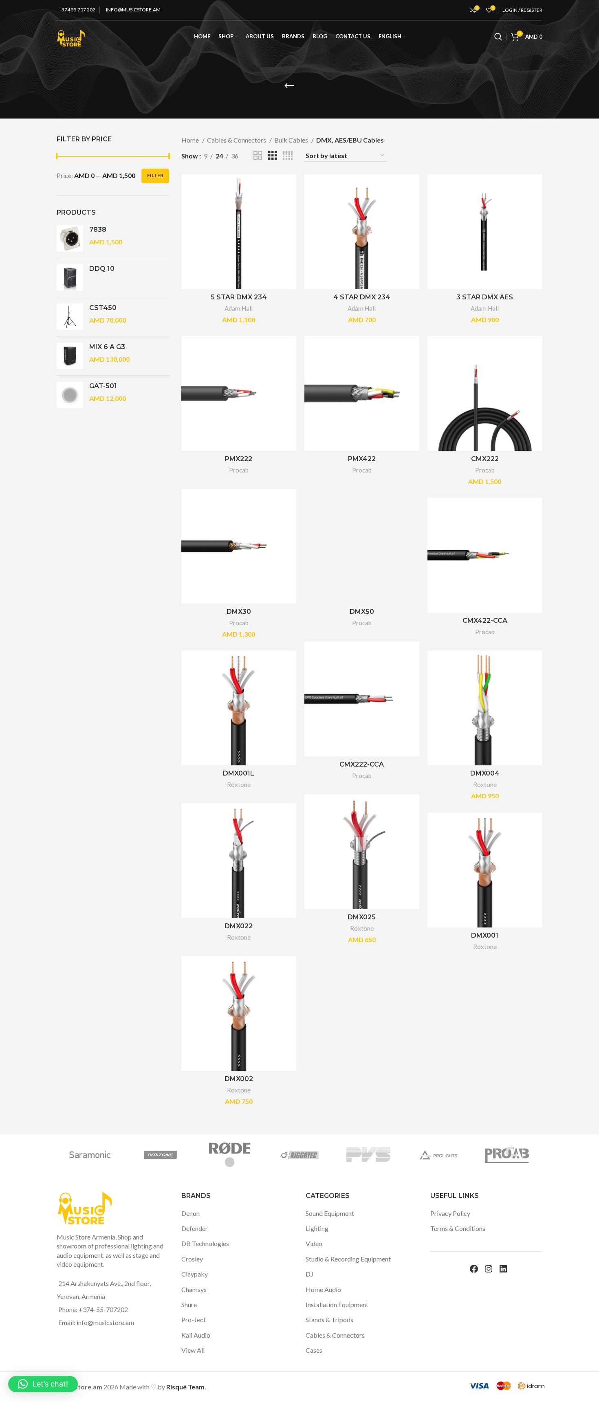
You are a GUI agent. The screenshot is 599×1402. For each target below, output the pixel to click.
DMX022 (239, 926)
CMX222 (485, 459)
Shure (189, 1304)
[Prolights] (122, 1154)
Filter (155, 175)
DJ (309, 1274)
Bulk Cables (291, 140)
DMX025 (362, 917)
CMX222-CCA (361, 764)
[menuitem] (392, 37)
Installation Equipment (337, 1304)
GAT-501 (103, 386)
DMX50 (362, 611)
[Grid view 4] (288, 156)
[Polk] (330, 1154)
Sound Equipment (330, 1213)
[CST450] (70, 316)
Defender (194, 1228)
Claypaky (194, 1274)
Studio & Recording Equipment (348, 1259)
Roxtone (239, 784)
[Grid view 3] (272, 156)
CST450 (103, 308)
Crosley (192, 1259)
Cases (314, 1350)
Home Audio (323, 1289)
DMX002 (239, 1079)
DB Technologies (205, 1243)
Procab (239, 470)
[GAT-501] (70, 395)
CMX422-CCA (484, 620)
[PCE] (399, 1154)
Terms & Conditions (457, 1228)
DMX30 (239, 611)
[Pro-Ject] (260, 1154)
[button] (43, 1384)
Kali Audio (195, 1335)
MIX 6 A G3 (107, 347)
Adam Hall (239, 308)
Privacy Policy (450, 1213)
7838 (97, 229)
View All (193, 1350)
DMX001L (238, 773)
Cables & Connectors (237, 140)
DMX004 (485, 773)
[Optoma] (538, 1154)
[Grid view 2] (257, 156)
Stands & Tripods (329, 1319)
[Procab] (191, 1154)
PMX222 (238, 459)
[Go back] (289, 86)
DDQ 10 (102, 268)
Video (314, 1243)
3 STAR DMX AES (484, 297)
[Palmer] (469, 1154)
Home (190, 140)
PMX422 (362, 459)
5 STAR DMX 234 (239, 297)
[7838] (70, 238)
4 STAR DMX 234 (361, 297)
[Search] (498, 37)
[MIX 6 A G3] (70, 356)
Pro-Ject (193, 1319)
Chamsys (194, 1289)
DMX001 (484, 935)
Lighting (317, 1228)
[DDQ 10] (70, 277)
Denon (190, 1213)
